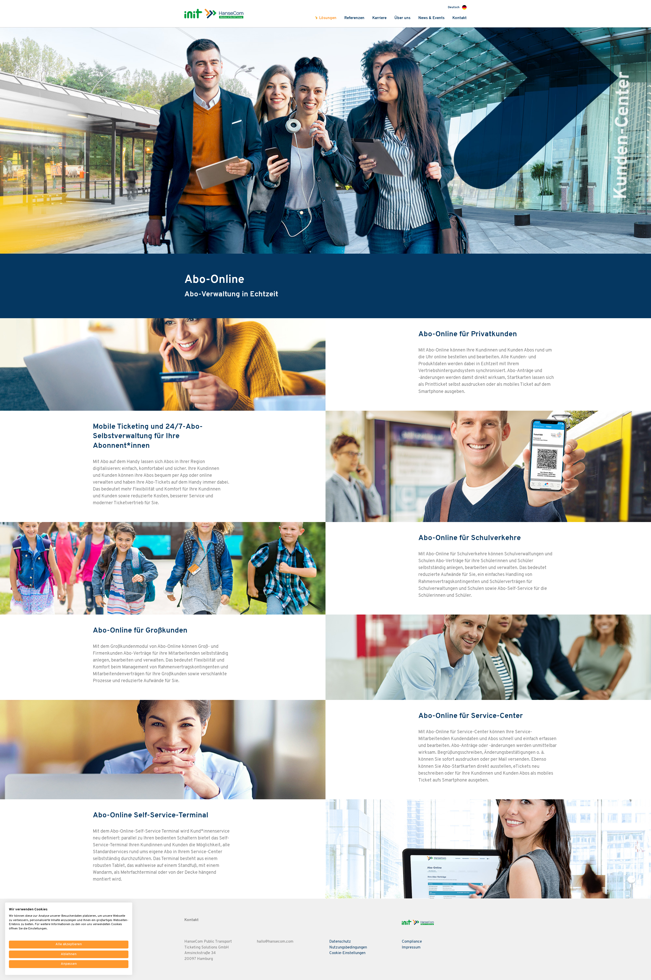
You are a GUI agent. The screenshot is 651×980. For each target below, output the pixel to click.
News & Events (431, 18)
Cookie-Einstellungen (347, 953)
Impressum (411, 948)
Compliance (412, 942)
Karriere (379, 18)
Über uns (402, 18)
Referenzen (354, 18)
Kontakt (459, 18)
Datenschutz (340, 942)
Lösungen (327, 18)
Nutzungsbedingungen (348, 948)
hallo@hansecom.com (275, 942)
